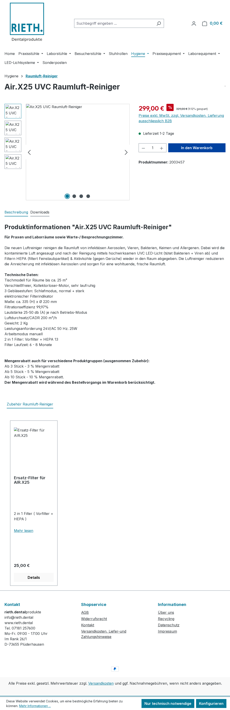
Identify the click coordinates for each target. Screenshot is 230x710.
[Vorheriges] (29, 152)
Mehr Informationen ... (35, 706)
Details (34, 577)
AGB (85, 612)
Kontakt (87, 625)
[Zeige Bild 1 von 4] (67, 196)
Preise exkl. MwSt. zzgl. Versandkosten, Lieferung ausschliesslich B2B (181, 118)
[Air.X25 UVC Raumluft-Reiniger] (77, 152)
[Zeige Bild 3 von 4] (81, 196)
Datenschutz (168, 625)
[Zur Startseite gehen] (26, 22)
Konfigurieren (211, 703)
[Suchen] (158, 23)
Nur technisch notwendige (167, 703)
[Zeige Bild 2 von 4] (74, 196)
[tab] (16, 212)
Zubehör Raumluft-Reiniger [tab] (30, 404)
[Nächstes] (126, 152)
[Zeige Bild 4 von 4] (88, 196)
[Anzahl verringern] (143, 147)
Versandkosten (101, 683)
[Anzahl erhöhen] (161, 147)
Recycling (166, 618)
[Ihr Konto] (193, 23)
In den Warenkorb (196, 148)
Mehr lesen (23, 530)
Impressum (167, 631)
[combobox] (114, 23)
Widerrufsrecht (94, 618)
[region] (67, 152)
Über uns (166, 612)
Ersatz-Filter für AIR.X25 (29, 480)
